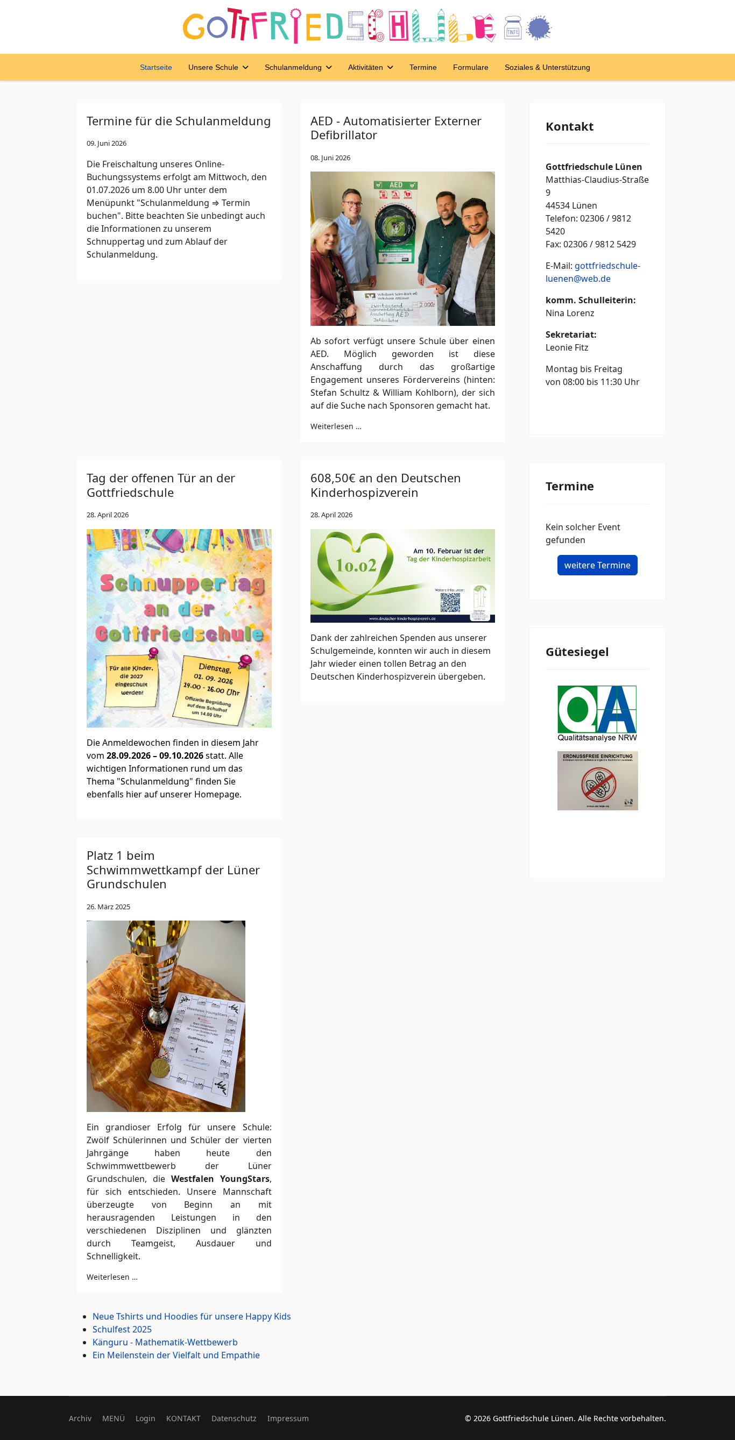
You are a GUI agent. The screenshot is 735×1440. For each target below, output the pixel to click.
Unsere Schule (213, 67)
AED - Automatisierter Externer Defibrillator (396, 127)
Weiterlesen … (336, 426)
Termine (423, 67)
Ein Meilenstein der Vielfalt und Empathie (176, 1355)
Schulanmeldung (293, 67)
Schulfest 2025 (122, 1329)
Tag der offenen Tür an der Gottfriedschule (161, 484)
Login (146, 1418)
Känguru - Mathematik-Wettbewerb (165, 1342)
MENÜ (113, 1418)
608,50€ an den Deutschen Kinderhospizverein (385, 484)
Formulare (471, 67)
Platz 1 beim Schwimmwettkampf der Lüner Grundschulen (173, 869)
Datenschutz (234, 1418)
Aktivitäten (365, 67)
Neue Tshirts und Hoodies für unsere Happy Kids (192, 1316)
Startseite (156, 67)
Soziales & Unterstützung (547, 67)
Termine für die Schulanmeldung (179, 120)
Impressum (288, 1418)
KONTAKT (183, 1418)
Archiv (80, 1418)
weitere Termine (597, 565)
